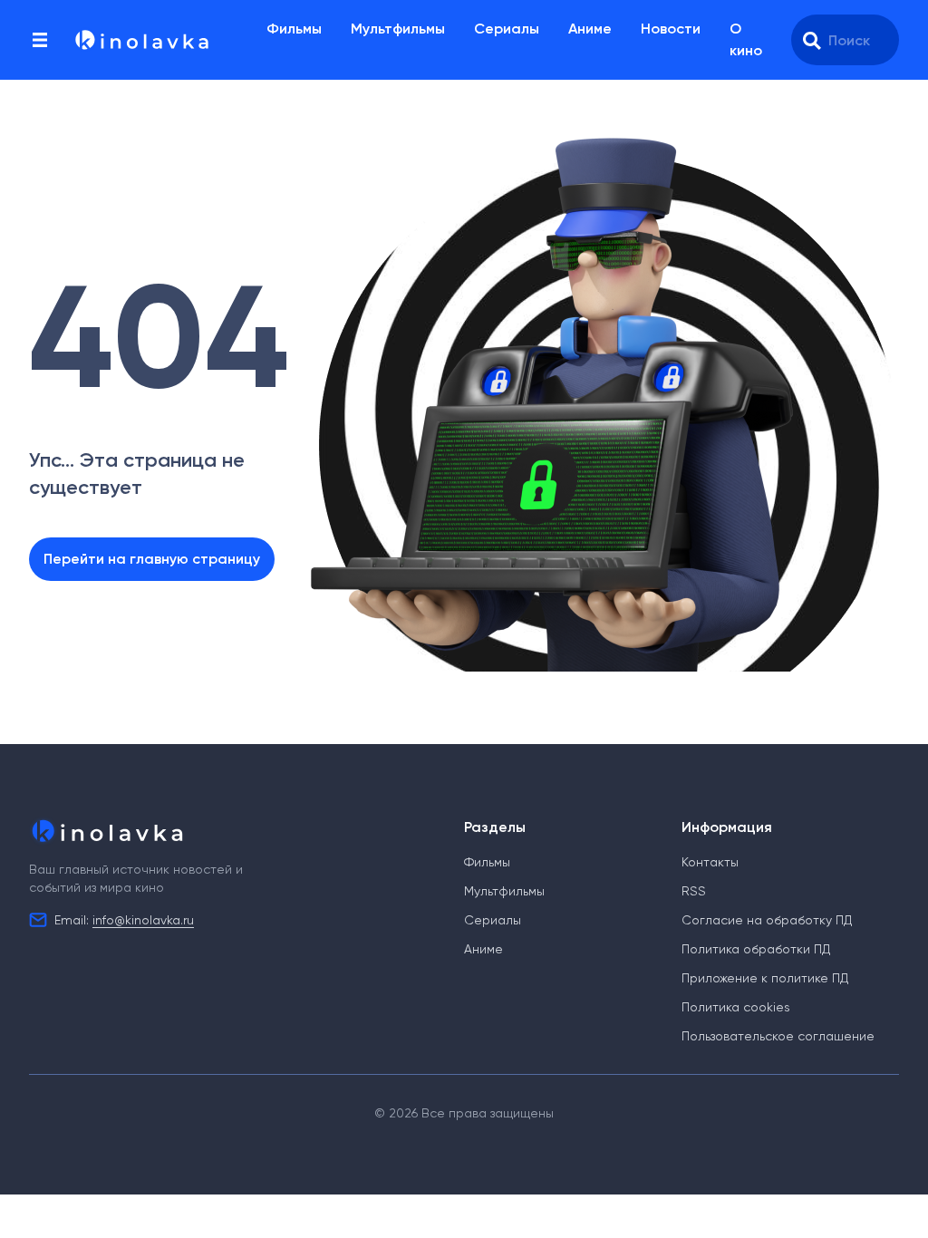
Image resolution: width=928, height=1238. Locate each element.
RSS (694, 891)
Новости (671, 28)
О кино (746, 39)
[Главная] (140, 39)
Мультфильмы (398, 28)
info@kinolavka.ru (143, 920)
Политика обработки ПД (756, 949)
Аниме (590, 28)
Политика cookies (736, 1007)
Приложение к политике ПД (765, 978)
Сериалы (506, 28)
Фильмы (294, 28)
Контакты (710, 862)
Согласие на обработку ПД (767, 920)
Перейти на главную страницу (152, 558)
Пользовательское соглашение (778, 1036)
